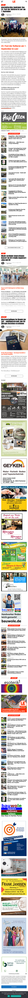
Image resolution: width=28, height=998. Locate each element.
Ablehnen (14, 990)
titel (20, 130)
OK (8, 996)
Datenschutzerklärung (16, 996)
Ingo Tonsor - (9, 263)
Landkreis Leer (14, 130)
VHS (23, 130)
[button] (26, 973)
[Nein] (26, 994)
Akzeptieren (14, 986)
